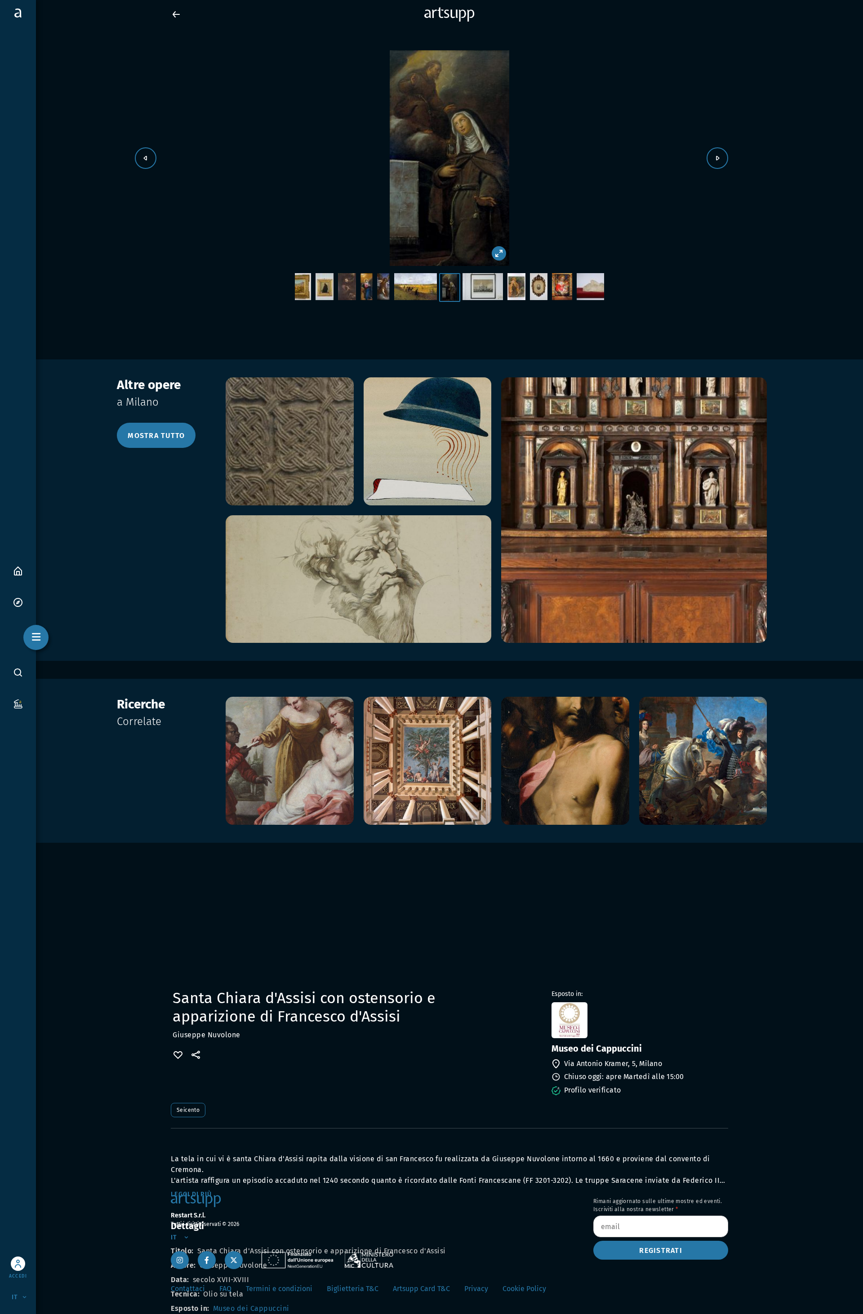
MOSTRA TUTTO (156, 435)
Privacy (476, 1288)
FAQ (225, 1288)
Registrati (660, 1250)
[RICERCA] (18, 672)
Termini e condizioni (279, 1288)
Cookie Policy (524, 1288)
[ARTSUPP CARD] (18, 703)
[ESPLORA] (18, 601)
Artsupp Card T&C (421, 1288)
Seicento (188, 1110)
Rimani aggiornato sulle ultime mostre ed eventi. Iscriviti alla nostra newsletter (657, 1205)
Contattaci (188, 1288)
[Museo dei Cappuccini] (639, 1020)
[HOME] (18, 570)
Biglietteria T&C (352, 1288)
